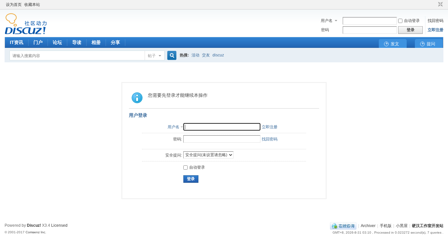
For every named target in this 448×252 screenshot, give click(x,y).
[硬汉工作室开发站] (26, 33)
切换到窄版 (439, 5)
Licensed (59, 225)
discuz (218, 55)
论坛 (57, 42)
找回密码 (435, 20)
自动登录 (412, 20)
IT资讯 (16, 42)
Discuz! (34, 225)
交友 (206, 55)
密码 (325, 30)
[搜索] (171, 55)
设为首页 (14, 4)
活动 (195, 55)
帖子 (152, 55)
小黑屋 (402, 225)
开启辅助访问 (434, 5)
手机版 (386, 225)
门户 (38, 42)
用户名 (327, 20)
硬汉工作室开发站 (427, 225)
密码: (177, 139)
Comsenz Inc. (36, 232)
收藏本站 (32, 4)
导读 (76, 42)
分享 (115, 42)
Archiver (368, 225)
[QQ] (343, 225)
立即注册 (435, 30)
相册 (96, 42)
